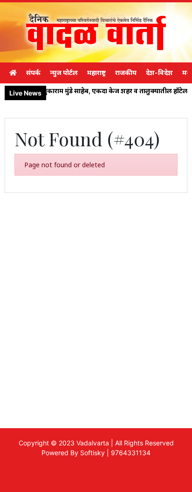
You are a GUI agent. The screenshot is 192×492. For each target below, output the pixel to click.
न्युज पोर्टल (64, 72)
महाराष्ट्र (96, 72)
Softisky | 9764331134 (115, 453)
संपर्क (33, 72)
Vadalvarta (92, 443)
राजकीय (126, 72)
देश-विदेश (159, 72)
